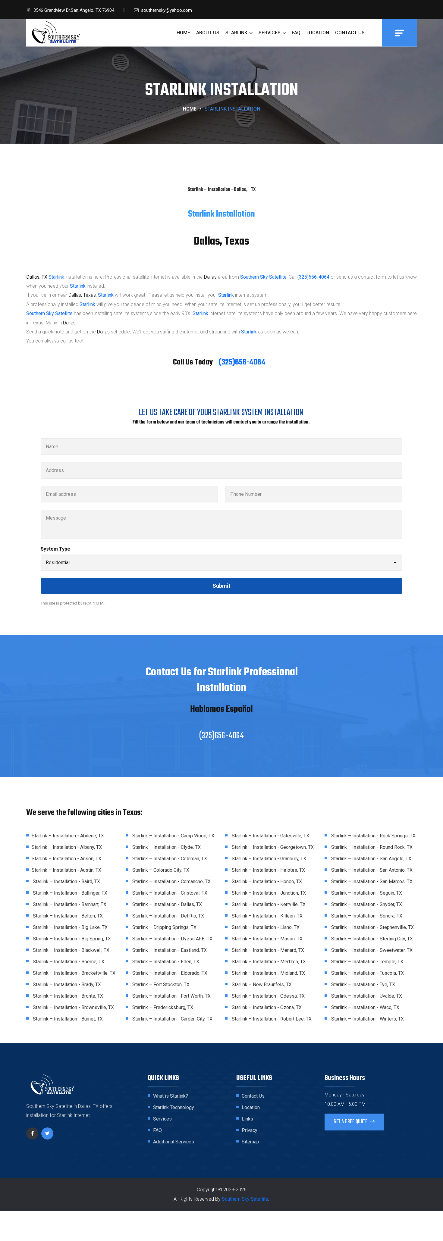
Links (247, 1119)
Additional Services (173, 1142)
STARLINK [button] (237, 33)
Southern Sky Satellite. (263, 277)
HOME (183, 33)
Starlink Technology (173, 1107)
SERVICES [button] (270, 33)
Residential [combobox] (58, 562)
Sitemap (250, 1142)
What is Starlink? (170, 1096)
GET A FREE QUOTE (351, 1122)
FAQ (296, 33)
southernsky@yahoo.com (166, 10)
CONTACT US (350, 33)
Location (251, 1107)
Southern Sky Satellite (49, 313)
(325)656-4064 (313, 277)
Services (162, 1119)
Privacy (249, 1130)
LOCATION (317, 33)
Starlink (56, 277)
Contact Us (253, 1096)
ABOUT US (207, 33)
